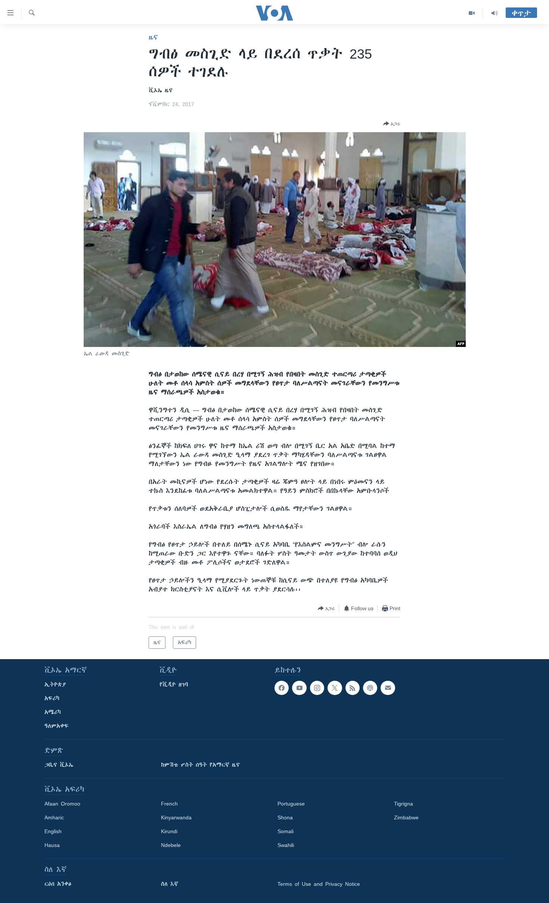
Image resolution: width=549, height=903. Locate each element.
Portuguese (291, 803)
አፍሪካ (51, 698)
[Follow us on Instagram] (317, 688)
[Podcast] (370, 688)
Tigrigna (403, 803)
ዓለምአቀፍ (56, 726)
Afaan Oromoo (62, 803)
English (53, 831)
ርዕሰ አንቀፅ (57, 884)
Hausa (52, 845)
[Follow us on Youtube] (299, 688)
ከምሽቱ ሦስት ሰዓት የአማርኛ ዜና (200, 764)
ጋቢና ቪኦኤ (58, 764)
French (169, 803)
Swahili (285, 845)
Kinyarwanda (176, 817)
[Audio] (494, 13)
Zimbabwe (406, 817)
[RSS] (352, 688)
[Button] (391, 123)
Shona (285, 817)
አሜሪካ (52, 712)
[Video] (471, 13)
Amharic (54, 817)
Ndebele (171, 845)
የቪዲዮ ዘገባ (173, 684)
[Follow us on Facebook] (281, 688)
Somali (285, 831)
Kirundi (169, 831)
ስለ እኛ (169, 884)
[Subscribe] (388, 688)
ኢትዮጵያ (55, 684)
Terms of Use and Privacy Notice (318, 884)
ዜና (153, 37)
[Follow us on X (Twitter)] (335, 688)
